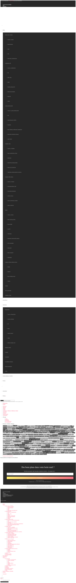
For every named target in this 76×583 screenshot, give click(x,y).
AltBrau (36, 426)
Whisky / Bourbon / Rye (11, 342)
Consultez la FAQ (11, 0)
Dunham (21, 432)
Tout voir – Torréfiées (11, 148)
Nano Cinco (68, 442)
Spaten (35, 449)
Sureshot (54, 449)
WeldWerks (4, 454)
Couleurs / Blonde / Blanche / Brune (11, 262)
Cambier (20, 430)
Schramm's (64, 447)
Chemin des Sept (37, 430)
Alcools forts (7, 309)
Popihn (47, 445)
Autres (9, 101)
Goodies (5, 411)
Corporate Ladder (18, 431)
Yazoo (38, 454)
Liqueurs (6, 352)
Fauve (73, 432)
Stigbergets (44, 449)
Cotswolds (23, 431)
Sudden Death (49, 449)
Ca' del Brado (17, 430)
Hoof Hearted (31, 436)
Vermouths (7, 567)
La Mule (61, 438)
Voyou (62, 452)
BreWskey (65, 428)
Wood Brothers (28, 454)
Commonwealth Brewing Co (10, 431)
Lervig (22, 440)
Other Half (40, 443)
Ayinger (25, 427)
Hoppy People (54, 436)
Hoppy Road (59, 436)
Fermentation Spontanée (12, 191)
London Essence (66, 440)
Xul (36, 454)
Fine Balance (17, 434)
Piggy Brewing (19, 446)
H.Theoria (4, 436)
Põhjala (6, 447)
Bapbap (38, 427)
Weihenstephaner (72, 452)
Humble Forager (73, 436)
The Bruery (7, 451)
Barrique (47, 427)
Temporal (62, 449)
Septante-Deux (68, 447)
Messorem (28, 442)
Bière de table (10, 224)
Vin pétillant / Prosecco (9, 361)
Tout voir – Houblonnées (12, 512)
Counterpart (28, 431)
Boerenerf (14, 428)
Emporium (35, 432)
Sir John (10, 449)
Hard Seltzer (10, 257)
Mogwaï (54, 442)
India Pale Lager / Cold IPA (12, 120)
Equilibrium (45, 432)
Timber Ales (38, 451)
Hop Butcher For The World (39, 436)
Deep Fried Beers (53, 431)
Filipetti (11, 434)
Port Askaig (52, 445)
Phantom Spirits (6, 445)
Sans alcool (10, 545)
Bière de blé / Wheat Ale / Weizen (13, 134)
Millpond (43, 442)
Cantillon (24, 430)
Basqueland (50, 427)
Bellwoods (58, 427)
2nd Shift (5, 426)
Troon (13, 452)
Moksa (58, 442)
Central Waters (31, 430)
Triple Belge (9, 233)
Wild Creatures (9, 454)
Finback (13, 434)
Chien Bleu (42, 430)
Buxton (13, 430)
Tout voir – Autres (10, 214)
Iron (17, 438)
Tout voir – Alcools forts (11, 314)
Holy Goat (24, 436)
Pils (8, 115)
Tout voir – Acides (11, 39)
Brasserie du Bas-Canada (39, 428)
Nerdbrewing (73, 442)
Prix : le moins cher (8, 421)
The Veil (24, 451)
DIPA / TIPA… (10, 77)
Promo (4, 380)
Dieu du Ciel (72, 431)
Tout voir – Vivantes (11, 181)
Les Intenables (34, 440)
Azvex (31, 427)
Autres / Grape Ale (11, 205)
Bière (4, 30)
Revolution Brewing (24, 447)
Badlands (36, 427)
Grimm (73, 434)
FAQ (3, 5)
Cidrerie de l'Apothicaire (55, 430)
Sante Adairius (45, 447)
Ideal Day (4, 438)
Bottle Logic (25, 428)
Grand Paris (70, 434)
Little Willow (54, 440)
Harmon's (8, 436)
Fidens (8, 434)
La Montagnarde (56, 438)
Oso (37, 443)
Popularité (6, 419)
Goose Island (63, 434)
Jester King (27, 438)
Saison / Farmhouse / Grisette (13, 200)
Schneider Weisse (60, 447)
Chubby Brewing (47, 430)
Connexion (5, 391)
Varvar (41, 452)
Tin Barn (42, 451)
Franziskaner (35, 434)
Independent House (13, 438)
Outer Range (44, 443)
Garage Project (55, 434)
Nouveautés (7, 420)
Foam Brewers (30, 434)
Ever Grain (52, 432)
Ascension (5, 427)
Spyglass (40, 449)
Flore (26, 434)
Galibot (51, 434)
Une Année (27, 452)
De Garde (59, 431)
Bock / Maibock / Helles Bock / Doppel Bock (15, 129)
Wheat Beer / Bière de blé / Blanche (13, 238)
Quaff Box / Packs (8, 295)
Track (66, 451)
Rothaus (37, 447)
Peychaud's (71, 443)
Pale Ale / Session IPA (11, 515)
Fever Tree (5, 434)
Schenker (52, 447)
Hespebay (12, 436)
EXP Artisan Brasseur (64, 432)
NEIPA (9, 82)
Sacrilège (39, 447)
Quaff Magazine (5, 494)
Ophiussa (31, 443)
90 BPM (15, 426)
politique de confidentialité (38, 481)
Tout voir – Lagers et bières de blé (13, 110)
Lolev (61, 440)
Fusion (48, 434)
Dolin (7, 432)
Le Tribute (46, 440)
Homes (27, 436)
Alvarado (39, 426)
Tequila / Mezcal (10, 333)
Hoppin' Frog (47, 436)
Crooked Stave (34, 431)
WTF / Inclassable (10, 243)
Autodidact (21, 427)
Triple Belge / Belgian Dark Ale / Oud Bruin (14, 172)
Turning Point (16, 452)
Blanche (9, 271)
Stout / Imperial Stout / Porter (12, 153)
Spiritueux (5, 304)
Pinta (26, 445)
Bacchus (33, 427)
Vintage (6, 285)
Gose (8, 508)
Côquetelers (43, 431)
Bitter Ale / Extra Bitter (11, 91)
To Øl (64, 451)
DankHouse (47, 431)
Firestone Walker (22, 434)
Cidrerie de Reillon (63, 430)
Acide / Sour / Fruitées (9, 34)
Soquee (17, 449)
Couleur (9, 281)
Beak (54, 427)
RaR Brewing (12, 447)
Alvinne (42, 426)
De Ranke (66, 431)
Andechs (51, 426)
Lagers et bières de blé (9, 105)
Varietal (38, 452)
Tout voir (4, 406)
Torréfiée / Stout (7, 143)
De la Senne (63, 431)
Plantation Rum (34, 445)
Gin (8, 323)
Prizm (73, 445)
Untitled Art (32, 452)
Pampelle (52, 443)
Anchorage (47, 426)
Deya (69, 431)
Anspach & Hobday (57, 426)
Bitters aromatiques (8, 366)
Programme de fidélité (7, 4)
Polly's (39, 445)
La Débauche (44, 438)
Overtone (49, 443)
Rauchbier (9, 124)
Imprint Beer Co (8, 438)
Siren (8, 449)
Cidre (4, 409)
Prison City (65, 445)
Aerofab (26, 426)
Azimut (28, 427)
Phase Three (11, 445)
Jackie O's (23, 438)
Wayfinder (67, 452)
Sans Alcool (5, 300)
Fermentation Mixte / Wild (12, 186)
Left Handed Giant (8, 440)
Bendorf (62, 427)
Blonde (9, 266)
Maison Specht (17, 442)
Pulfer (4, 447)
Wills (24, 454)
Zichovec (41, 454)
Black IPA (9, 96)
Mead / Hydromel (10, 252)
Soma (14, 449)
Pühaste (9, 447)
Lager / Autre (10, 525)
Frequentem (45, 434)
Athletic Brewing (9, 427)
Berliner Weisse (10, 44)
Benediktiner (66, 427)
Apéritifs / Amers (8, 347)
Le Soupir (42, 440)
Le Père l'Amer (18, 440)
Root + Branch (33, 447)
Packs (6, 371)
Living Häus (58, 440)
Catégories (5, 403)
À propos (4, 6)
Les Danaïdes (26, 440)
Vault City (46, 453)
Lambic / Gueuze (10, 195)
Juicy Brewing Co (32, 438)
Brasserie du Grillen (48, 428)
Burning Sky (10, 430)
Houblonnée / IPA (8, 63)
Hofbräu (21, 436)
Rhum (9, 328)
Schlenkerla (56, 447)
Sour (8, 53)
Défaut (6, 418)
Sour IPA (9, 542)
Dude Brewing (16, 432)
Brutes (7, 430)
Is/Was (20, 438)
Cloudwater (68, 430)
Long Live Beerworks (71, 440)
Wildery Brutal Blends (16, 454)
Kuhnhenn (37, 438)
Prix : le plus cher (8, 422)
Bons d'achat (19, 428)
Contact (4, 496)
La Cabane (40, 438)
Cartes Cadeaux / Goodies (8, 375)
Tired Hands (48, 451)
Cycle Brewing (39, 431)
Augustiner (17, 427)
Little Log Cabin (50, 440)
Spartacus (32, 449)
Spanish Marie (21, 449)
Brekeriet (53, 428)
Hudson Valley (68, 436)
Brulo (4, 430)
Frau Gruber (41, 434)
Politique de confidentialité (7, 495)
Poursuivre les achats (4, 581)
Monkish (61, 442)
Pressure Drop (60, 445)
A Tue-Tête (13, 427)
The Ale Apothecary (67, 449)
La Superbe (71, 438)
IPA (8, 72)
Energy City (40, 432)
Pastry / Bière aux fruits (11, 219)
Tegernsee (58, 449)
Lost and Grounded (6, 442)
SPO (38, 449)
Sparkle (27, 449)
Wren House (33, 454)
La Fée (47, 438)
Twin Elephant (22, 452)
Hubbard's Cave (63, 436)
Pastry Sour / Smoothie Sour (12, 58)
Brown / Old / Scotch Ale (12, 167)
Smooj (12, 449)
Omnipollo (25, 444)
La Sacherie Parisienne (66, 438)
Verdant (53, 453)
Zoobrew (45, 454)
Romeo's (30, 447)
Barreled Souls (43, 427)
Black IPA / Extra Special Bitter (12, 162)
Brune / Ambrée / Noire (11, 276)
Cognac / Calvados (11, 319)
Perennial (66, 444)
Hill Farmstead (16, 436)
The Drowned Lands (14, 451)
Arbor (71, 426)
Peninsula (61, 443)
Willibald (22, 454)
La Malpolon (50, 438)
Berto (69, 427)
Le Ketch (13, 440)
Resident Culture (16, 447)
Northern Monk (8, 443)
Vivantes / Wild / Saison (9, 532)
